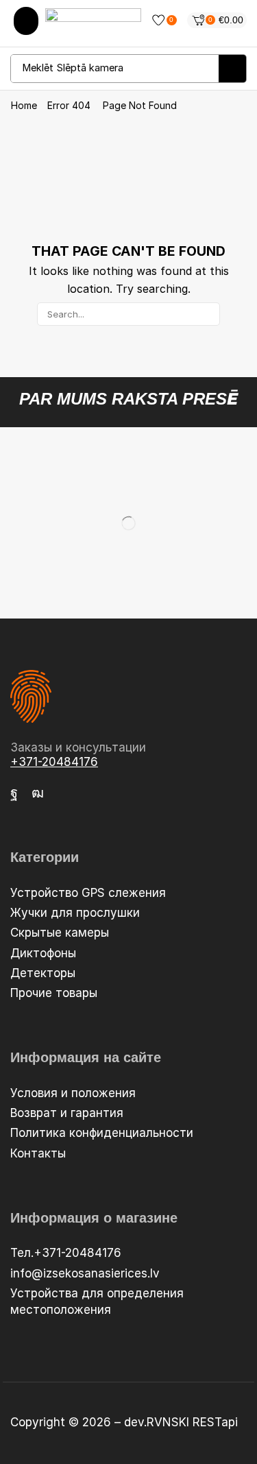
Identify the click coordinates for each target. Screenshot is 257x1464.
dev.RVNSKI (158, 1422)
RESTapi (215, 1422)
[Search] (232, 68)
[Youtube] (38, 793)
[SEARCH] (208, 314)
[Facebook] (14, 793)
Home (24, 105)
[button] (26, 21)
